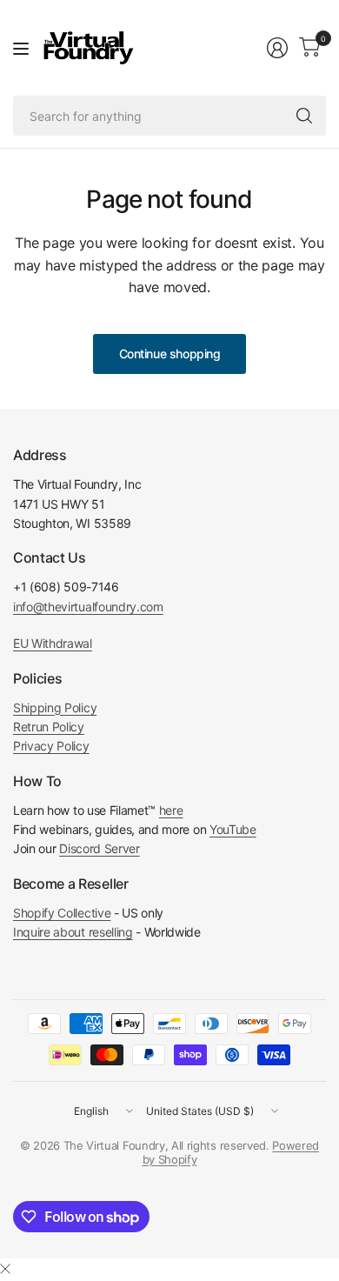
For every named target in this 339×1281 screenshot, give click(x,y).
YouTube (232, 829)
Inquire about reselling (73, 931)
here (171, 810)
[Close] (5, 1269)
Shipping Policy (54, 707)
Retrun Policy (48, 726)
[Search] (304, 116)
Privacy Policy (51, 745)
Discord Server (99, 848)
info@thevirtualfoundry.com (88, 606)
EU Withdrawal (52, 643)
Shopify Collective (61, 912)
